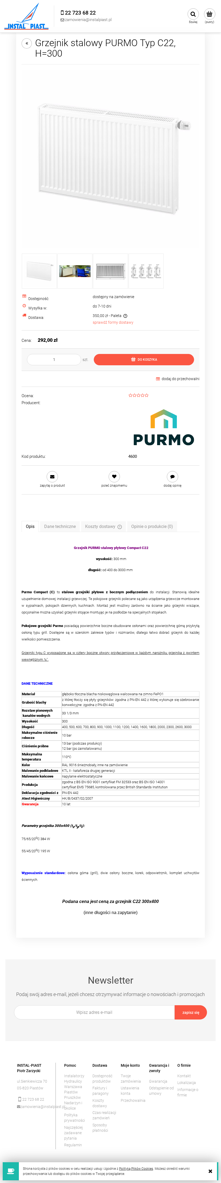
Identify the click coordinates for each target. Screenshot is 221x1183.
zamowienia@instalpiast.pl (34, 1106)
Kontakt (184, 1076)
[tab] (30, 526)
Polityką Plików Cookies (136, 1169)
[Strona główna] (26, 16)
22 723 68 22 (33, 1099)
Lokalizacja (186, 1082)
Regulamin (73, 1145)
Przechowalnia (133, 1100)
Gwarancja (158, 1081)
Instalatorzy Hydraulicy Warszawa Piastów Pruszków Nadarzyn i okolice (74, 1092)
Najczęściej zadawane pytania (73, 1132)
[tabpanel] (110, 730)
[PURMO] (163, 426)
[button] (52, 479)
